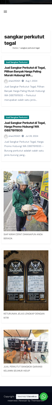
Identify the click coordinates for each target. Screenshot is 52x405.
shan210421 (15, 80)
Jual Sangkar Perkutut (17, 62)
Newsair (23, 400)
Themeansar (37, 400)
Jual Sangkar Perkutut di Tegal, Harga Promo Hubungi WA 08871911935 (25, 126)
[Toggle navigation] (5, 12)
